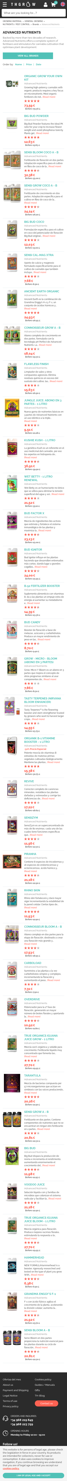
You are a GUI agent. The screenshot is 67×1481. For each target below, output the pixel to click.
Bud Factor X (34, 513)
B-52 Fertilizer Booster (42, 586)
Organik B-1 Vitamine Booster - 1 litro (39, 740)
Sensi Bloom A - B (37, 1330)
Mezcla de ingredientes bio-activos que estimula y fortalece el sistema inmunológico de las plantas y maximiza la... (42, 526)
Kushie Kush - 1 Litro (39, 440)
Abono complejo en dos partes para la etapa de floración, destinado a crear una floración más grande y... (43, 939)
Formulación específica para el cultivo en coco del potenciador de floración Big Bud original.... (43, 232)
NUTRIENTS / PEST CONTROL (16, 24)
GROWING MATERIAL (12, 21)
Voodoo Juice (34, 1184)
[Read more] (49, 97)
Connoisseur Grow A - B (42, 327)
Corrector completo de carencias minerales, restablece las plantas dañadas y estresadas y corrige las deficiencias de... (42, 794)
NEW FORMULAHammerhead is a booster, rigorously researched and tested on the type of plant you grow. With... (43, 1270)
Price (29, 64)
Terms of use (10, 1401)
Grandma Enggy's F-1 (40, 1294)
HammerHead (34, 1257)
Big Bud (30, 1148)
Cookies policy (43, 1379)
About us (8, 1384)
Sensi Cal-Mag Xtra (39, 255)
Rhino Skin (32, 890)
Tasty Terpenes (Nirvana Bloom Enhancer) (42, 700)
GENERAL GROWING (34, 21)
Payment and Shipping (15, 1390)
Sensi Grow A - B (36, 1112)
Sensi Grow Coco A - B (40, 185)
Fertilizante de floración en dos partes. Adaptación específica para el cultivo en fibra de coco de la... (44, 163)
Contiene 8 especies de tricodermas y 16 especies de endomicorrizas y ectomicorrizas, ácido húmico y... (44, 867)
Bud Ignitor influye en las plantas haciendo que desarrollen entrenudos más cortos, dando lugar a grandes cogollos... (43, 562)
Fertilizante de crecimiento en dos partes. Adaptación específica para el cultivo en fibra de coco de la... (43, 198)
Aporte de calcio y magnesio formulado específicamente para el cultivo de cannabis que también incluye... (42, 268)
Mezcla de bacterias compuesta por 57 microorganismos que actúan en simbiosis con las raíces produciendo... (44, 1088)
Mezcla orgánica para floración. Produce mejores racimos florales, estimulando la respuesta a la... (42, 1234)
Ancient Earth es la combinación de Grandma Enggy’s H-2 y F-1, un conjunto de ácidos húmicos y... (42, 304)
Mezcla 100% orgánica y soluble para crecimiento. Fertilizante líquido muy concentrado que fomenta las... (43, 1052)
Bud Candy (32, 622)
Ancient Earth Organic (41, 291)
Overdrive (32, 999)
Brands (36, 24)
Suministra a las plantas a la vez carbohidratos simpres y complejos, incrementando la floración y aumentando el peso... (42, 976)
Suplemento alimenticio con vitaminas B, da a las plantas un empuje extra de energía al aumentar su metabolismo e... (44, 598)
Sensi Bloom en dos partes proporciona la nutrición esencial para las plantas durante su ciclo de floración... (43, 1343)
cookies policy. (11, 1468)
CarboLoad (32, 963)
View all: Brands (28, 56)
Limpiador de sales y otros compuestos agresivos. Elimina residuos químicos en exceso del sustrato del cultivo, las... (43, 377)
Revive (29, 781)
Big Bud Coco (34, 222)
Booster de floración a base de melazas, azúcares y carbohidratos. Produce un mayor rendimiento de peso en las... (42, 635)
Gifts (37, 1390)
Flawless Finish (36, 364)
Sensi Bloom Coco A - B (41, 152)
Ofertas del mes (12, 1379)
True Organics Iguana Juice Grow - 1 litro (41, 1037)
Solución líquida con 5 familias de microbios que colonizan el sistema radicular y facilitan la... (42, 1195)
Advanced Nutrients (35, 83)
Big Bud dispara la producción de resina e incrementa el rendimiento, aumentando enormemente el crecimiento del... (42, 1161)
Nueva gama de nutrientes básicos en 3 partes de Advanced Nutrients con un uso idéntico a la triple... (43, 416)
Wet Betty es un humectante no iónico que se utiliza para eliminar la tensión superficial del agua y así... (44, 491)
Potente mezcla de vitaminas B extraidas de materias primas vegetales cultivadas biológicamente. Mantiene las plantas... (43, 758)
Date (38, 64)
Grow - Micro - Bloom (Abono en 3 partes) (40, 660)
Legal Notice (10, 1395)
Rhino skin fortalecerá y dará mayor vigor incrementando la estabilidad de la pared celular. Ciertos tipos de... (44, 903)
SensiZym (31, 817)
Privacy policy (10, 1406)
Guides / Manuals (45, 1384)
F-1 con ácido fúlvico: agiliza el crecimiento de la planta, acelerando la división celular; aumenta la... (43, 1306)
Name (18, 64)
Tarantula (32, 1075)
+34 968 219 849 (22, 1420)
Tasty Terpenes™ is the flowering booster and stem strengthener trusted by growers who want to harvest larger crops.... (44, 715)
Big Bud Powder (36, 116)
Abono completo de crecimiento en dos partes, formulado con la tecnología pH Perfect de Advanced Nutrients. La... (42, 340)
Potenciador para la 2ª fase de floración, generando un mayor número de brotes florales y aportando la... (44, 1012)
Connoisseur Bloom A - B (43, 926)
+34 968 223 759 (22, 1424)
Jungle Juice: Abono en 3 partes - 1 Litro (42, 402)
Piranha (30, 854)
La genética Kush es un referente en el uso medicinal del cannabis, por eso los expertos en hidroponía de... (44, 453)
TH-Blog (40, 1395)
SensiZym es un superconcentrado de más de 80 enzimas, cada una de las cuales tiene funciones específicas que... (44, 830)
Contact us (46, 1403)
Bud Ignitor (33, 549)
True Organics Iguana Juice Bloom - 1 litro (41, 1219)
